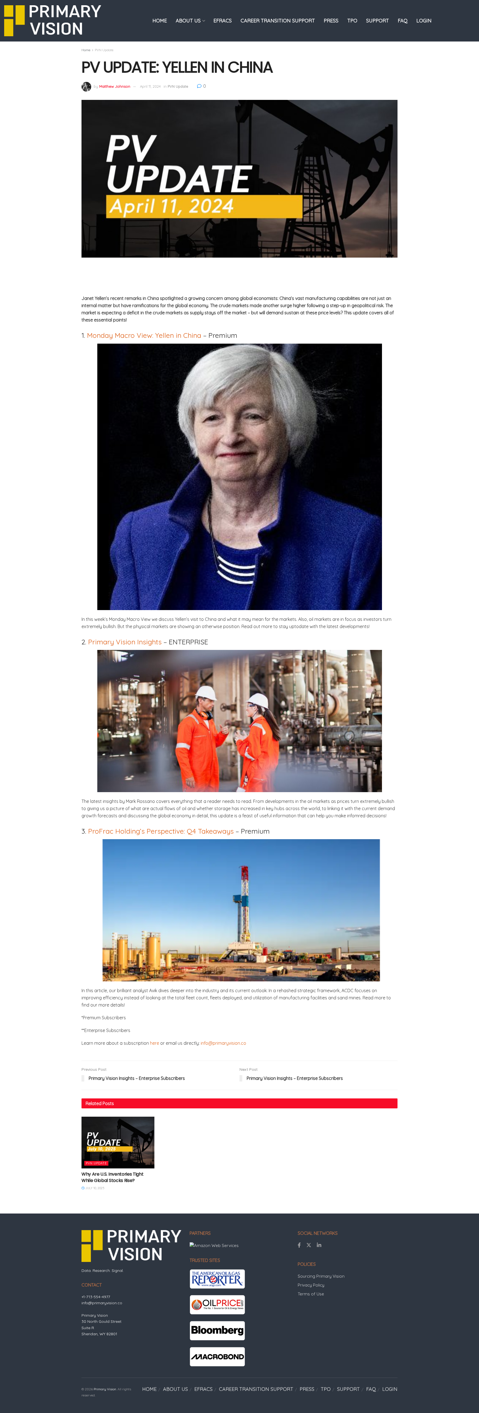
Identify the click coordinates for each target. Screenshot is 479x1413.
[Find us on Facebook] (299, 1245)
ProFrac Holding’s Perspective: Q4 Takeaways (161, 831)
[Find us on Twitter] (308, 1245)
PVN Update (104, 50)
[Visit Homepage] (52, 20)
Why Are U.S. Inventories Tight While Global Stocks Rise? (112, 1177)
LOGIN (424, 20)
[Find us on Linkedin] (319, 1245)
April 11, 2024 (150, 86)
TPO (352, 20)
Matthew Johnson (114, 86)
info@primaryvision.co (223, 1043)
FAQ (402, 20)
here (154, 1043)
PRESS (331, 20)
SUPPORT (377, 20)
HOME (159, 20)
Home (85, 50)
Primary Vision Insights (125, 641)
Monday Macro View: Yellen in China (144, 335)
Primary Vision (105, 1389)
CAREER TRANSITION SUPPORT (278, 20)
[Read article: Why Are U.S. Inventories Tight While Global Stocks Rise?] (117, 1143)
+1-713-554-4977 (95, 1296)
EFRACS (222, 20)
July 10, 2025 (95, 1188)
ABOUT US (188, 20)
